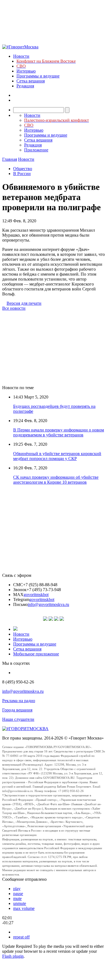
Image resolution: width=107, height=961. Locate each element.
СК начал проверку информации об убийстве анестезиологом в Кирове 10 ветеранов (55, 479)
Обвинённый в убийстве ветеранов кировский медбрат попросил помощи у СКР (57, 456)
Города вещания (17, 710)
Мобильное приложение (36, 654)
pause (18, 893)
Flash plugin (13, 956)
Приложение (36, 150)
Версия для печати (24, 303)
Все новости (14, 308)
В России (22, 173)
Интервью (26, 71)
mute (17, 898)
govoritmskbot (36, 594)
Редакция (25, 86)
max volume (24, 908)
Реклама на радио (18, 700)
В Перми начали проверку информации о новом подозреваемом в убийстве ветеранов (58, 432)
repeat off (21, 937)
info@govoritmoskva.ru (48, 604)
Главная (9, 159)
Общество (22, 168)
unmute (19, 903)
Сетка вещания (30, 81)
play (17, 888)
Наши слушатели (18, 719)
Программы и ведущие (38, 76)
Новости (21, 56)
